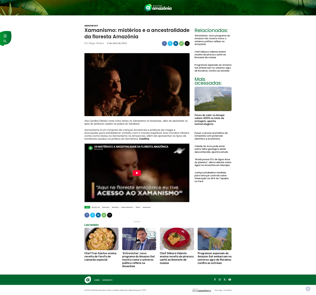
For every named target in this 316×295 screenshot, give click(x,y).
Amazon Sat (91, 26)
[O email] (187, 43)
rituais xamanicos (127, 207)
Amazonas (105, 207)
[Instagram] (220, 280)
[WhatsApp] (181, 43)
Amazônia (115, 207)
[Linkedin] (175, 43)
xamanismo (147, 207)
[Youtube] (230, 280)
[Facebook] (164, 43)
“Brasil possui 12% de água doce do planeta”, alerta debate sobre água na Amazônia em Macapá (213, 162)
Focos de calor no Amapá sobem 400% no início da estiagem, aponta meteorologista (209, 119)
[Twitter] (170, 43)
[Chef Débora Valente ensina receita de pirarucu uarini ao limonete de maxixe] (177, 239)
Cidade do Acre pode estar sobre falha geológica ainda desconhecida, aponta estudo (211, 149)
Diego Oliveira (96, 43)
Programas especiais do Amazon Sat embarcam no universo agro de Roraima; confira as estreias (213, 67)
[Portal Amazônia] (158, 8)
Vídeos (138, 207)
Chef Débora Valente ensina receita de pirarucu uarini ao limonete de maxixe (210, 54)
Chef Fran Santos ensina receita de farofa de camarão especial (100, 256)
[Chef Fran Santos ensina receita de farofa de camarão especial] (101, 239)
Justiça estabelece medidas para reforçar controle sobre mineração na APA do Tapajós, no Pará (212, 177)
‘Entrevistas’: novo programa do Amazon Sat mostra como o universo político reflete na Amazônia (212, 40)
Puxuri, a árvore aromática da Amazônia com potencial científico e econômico (211, 135)
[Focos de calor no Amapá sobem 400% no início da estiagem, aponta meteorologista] (213, 99)
